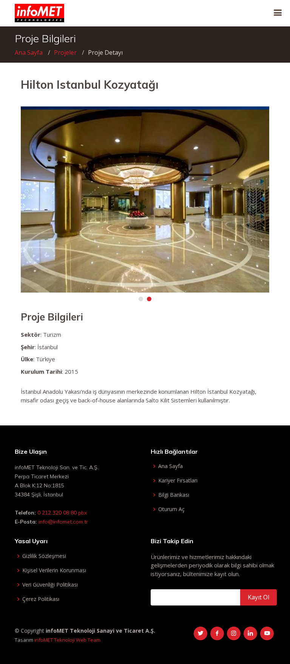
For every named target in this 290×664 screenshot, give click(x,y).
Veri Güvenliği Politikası (50, 584)
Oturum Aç (171, 509)
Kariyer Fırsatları (177, 480)
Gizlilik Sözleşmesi (44, 556)
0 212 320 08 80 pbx (61, 512)
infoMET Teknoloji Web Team (67, 639)
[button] (141, 299)
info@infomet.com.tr (63, 521)
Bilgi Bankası (173, 495)
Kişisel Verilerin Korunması (54, 570)
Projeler (65, 52)
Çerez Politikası (40, 599)
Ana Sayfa (29, 52)
